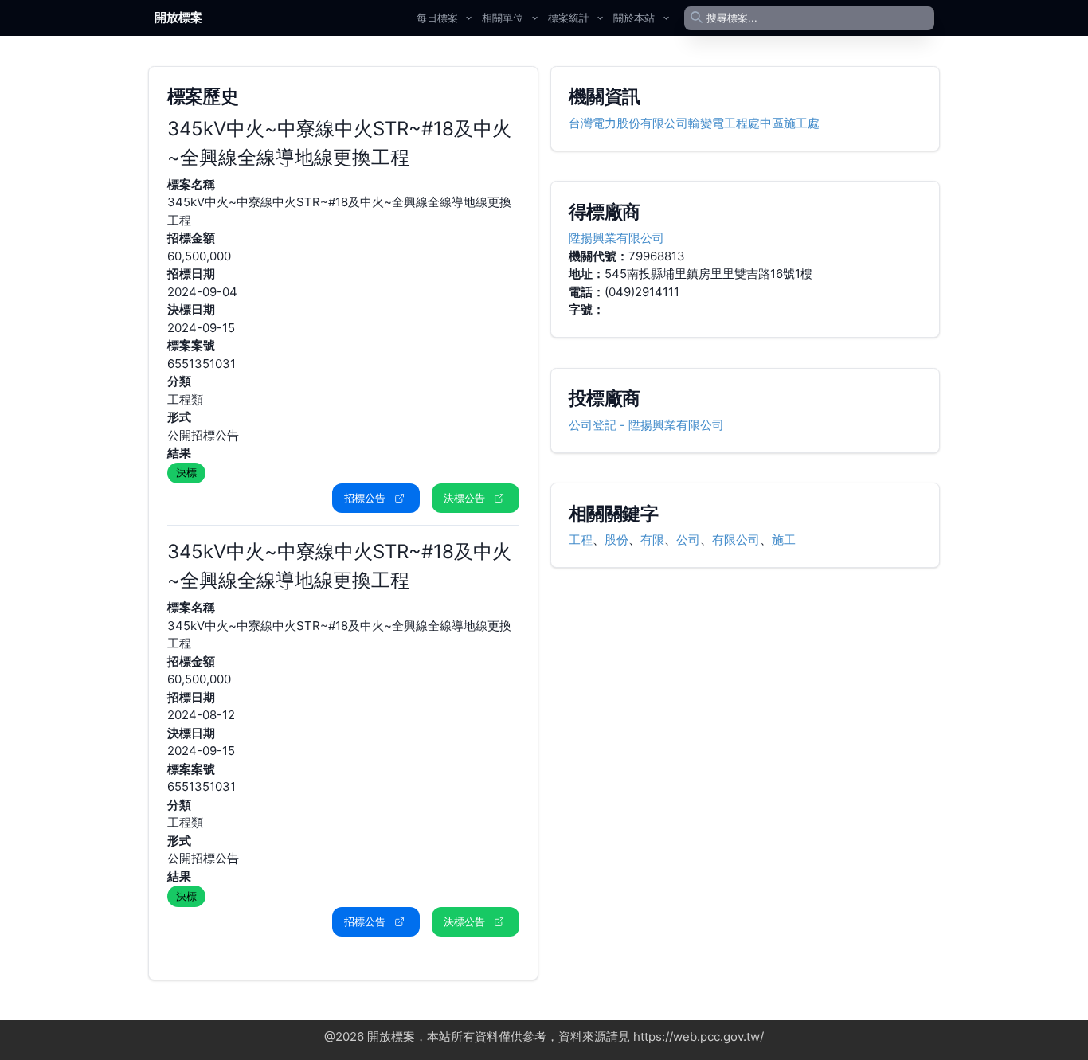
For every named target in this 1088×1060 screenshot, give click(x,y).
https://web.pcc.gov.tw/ (698, 1036)
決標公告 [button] (464, 497)
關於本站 (634, 17)
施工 (784, 539)
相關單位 (502, 17)
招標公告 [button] (364, 497)
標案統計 (568, 17)
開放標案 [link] (178, 17)
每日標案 (437, 17)
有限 (652, 539)
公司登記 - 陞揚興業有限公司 (646, 424)
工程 (581, 539)
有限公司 (736, 539)
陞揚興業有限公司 (616, 237)
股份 (616, 539)
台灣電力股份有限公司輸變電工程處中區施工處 (694, 123)
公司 (688, 539)
